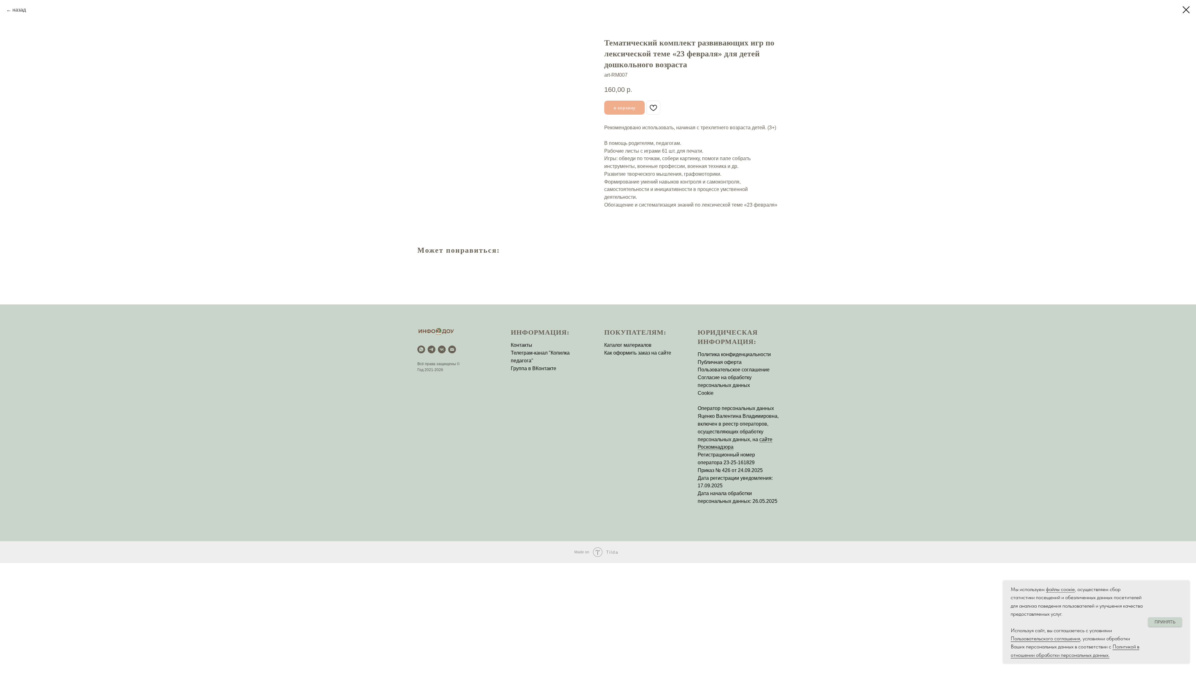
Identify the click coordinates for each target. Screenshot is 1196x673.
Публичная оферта (720, 362)
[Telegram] (431, 349)
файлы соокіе (1060, 589)
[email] (452, 349)
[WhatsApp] (421, 349)
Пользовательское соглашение (734, 369)
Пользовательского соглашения (1045, 638)
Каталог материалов (628, 345)
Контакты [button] (521, 345)
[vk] (442, 349)
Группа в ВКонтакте (533, 368)
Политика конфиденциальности (734, 354)
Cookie (706, 393)
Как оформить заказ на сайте (637, 353)
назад (19, 9)
